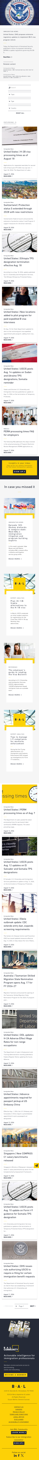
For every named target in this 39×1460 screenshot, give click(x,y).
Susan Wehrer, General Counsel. (19, 1399)
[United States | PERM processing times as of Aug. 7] (19, 794)
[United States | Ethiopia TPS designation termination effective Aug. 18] (19, 242)
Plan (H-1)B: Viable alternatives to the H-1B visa (19, 604)
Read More (7, 57)
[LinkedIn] (15, 1455)
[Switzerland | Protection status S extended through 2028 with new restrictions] (19, 189)
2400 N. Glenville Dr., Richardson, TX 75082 (19, 1391)
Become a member (15, 1375)
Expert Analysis (17, 598)
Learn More (18, 1432)
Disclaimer (18, 1419)
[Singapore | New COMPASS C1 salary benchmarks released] (19, 1137)
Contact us (18, 1407)
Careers (18, 1409)
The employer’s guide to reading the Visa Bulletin (18, 672)
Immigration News (10, 31)
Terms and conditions (19, 1414)
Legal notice (18, 1417)
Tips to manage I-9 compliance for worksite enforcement (19, 740)
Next (32, 1306)
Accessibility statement (19, 1422)
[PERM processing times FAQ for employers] (19, 415)
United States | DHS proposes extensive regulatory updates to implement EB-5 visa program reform (19, 37)
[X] (22, 1455)
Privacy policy (19, 1412)
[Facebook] (18, 1455)
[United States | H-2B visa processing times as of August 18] (19, 136)
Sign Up (19, 472)
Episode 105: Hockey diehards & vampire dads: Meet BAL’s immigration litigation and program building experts (18, 533)
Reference (6, 428)
